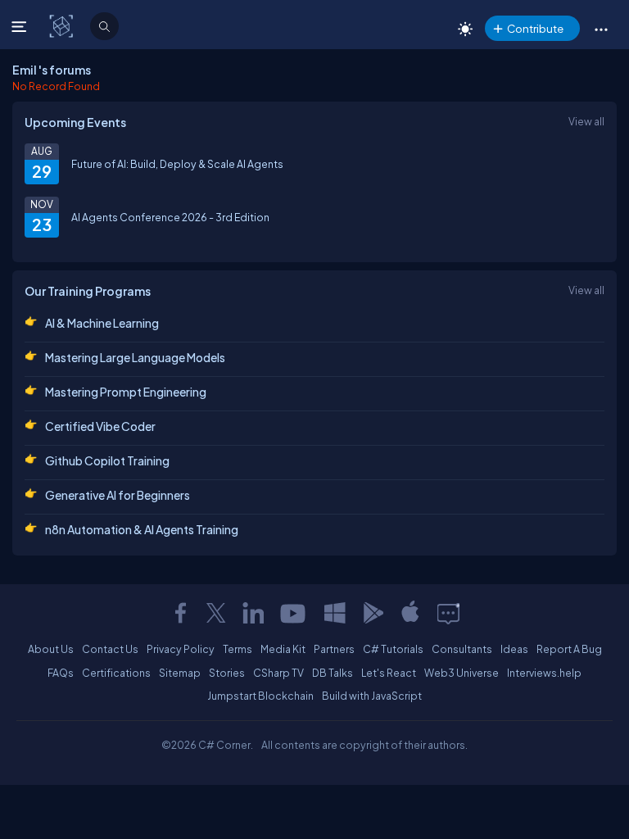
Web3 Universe (461, 672)
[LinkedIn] (253, 613)
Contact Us (110, 648)
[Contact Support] (448, 613)
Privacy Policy (181, 648)
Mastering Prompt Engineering (125, 391)
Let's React (388, 672)
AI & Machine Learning (102, 322)
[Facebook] (180, 613)
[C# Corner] (62, 25)
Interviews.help (544, 672)
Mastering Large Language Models (135, 357)
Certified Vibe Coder (100, 426)
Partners (334, 648)
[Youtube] (294, 613)
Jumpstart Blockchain (260, 695)
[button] (601, 28)
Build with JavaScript (372, 695)
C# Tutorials (393, 648)
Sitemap (180, 672)
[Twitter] (216, 613)
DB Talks (332, 672)
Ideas (514, 648)
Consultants (462, 648)
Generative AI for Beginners (117, 495)
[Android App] (372, 613)
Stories (227, 672)
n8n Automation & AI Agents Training (141, 529)
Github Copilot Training (107, 460)
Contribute (535, 28)
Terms (237, 648)
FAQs (61, 672)
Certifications (116, 672)
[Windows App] (335, 613)
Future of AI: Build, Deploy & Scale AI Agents (177, 163)
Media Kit (282, 648)
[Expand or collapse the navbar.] (21, 26)
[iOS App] (410, 613)
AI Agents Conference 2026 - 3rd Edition (170, 217)
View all (586, 121)
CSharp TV (278, 672)
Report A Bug (569, 648)
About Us (51, 648)
